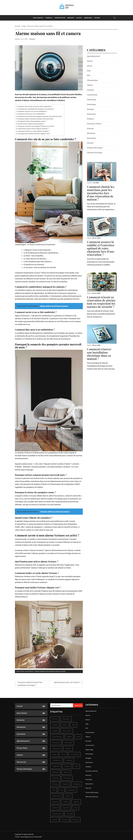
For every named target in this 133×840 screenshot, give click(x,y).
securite (55, 802)
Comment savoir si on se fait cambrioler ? (32, 111)
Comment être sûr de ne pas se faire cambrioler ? (34, 106)
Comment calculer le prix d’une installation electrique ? (29, 683)
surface (55, 808)
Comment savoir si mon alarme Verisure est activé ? (36, 126)
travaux (65, 820)
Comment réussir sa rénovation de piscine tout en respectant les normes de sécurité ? (101, 302)
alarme (36, 671)
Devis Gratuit (38, 18)
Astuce (79, 18)
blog (26, 671)
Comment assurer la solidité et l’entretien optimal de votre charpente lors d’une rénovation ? (100, 248)
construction (57, 737)
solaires (76, 802)
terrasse (70, 814)
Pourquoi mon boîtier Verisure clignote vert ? (34, 134)
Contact (20, 755)
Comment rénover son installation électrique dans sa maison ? (99, 354)
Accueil (19, 706)
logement (56, 766)
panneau (55, 778)
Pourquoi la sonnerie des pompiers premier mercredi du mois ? (39, 116)
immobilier (74, 754)
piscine (55, 784)
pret (53, 790)
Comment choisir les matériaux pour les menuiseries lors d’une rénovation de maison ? (100, 193)
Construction (60, 18)
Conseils (49, 18)
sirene (57, 671)
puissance (71, 790)
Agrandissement (93, 56)
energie (68, 748)
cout (78, 737)
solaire (65, 802)
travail (54, 820)
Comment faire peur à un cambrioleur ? (31, 114)
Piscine (97, 18)
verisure (76, 820)
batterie (55, 725)
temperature (57, 814)
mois (76, 766)
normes (66, 772)
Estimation (91, 114)
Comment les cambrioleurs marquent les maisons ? (35, 109)
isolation (69, 760)
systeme (62, 671)
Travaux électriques (95, 148)
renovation (56, 796)
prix (61, 790)
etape (54, 754)
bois (73, 725)
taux (75, 808)
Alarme (90, 61)
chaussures (67, 731)
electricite (56, 743)
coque (69, 737)
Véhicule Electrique (94, 153)
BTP (88, 75)
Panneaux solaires (94, 124)
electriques (56, 748)
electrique (68, 743)
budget (55, 731)
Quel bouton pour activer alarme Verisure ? (33, 129)
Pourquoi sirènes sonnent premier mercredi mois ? (36, 119)
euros (63, 754)
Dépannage (91, 99)
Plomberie (91, 133)
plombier (76, 784)
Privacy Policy (22, 748)
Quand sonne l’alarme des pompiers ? (30, 124)
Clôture (90, 85)
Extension (21, 720)
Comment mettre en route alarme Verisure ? (34, 131)
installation (56, 760)
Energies (70, 18)
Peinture (90, 128)
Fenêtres (90, 119)
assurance (66, 719)
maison (67, 766)
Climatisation (92, 80)
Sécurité (90, 143)
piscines (65, 784)
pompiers (52, 671)
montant (55, 772)
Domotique (88, 18)
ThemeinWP (38, 837)
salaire (68, 796)
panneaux (67, 778)
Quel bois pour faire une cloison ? (67, 682)
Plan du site (21, 762)
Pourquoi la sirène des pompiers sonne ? (31, 121)
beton (65, 725)
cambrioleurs (44, 671)
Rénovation (91, 138)
